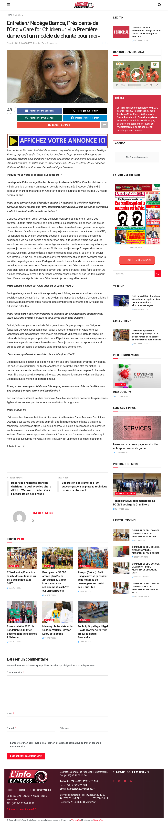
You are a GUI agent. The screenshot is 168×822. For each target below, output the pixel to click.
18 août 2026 (85, 642)
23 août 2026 (85, 591)
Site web (64, 728)
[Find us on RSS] (131, 781)
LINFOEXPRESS (42, 513)
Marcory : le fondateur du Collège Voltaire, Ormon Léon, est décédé (57, 630)
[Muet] (151, 85)
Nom (10, 713)
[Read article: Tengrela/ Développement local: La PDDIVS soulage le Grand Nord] (137, 485)
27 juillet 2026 (140, 41)
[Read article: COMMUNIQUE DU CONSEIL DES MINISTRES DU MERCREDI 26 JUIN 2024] (121, 535)
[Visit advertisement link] (57, 141)
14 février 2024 (140, 557)
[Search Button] (159, 5)
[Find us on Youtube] (125, 781)
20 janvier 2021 (122, 453)
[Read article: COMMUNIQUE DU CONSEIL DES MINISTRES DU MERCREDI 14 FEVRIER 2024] (121, 551)
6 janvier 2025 (13, 43)
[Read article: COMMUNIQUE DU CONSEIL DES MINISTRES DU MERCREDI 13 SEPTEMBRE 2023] (121, 588)
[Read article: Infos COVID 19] (137, 376)
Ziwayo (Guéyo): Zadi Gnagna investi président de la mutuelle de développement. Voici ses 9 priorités (92, 580)
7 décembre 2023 (141, 577)
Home (9, 15)
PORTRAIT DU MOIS (125, 494)
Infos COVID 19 (122, 391)
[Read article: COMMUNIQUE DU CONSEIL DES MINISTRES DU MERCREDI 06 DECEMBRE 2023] (121, 568)
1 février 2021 (121, 396)
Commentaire (15, 672)
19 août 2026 (50, 638)
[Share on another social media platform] (104, 125)
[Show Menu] (8, 5)
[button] (137, 74)
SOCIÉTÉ (19, 15)
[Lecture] (117, 85)
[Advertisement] (57, 462)
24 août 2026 (50, 595)
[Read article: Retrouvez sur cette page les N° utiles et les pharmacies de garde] (137, 428)
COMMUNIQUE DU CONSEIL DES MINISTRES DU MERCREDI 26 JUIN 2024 (145, 533)
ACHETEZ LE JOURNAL (139, 260)
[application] (137, 74)
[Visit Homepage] (84, 5)
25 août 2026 (14, 588)
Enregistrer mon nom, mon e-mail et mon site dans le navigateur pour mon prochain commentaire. (55, 745)
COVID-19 (120, 385)
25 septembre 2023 (142, 597)
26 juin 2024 (139, 540)
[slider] (134, 85)
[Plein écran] (156, 85)
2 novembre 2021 (141, 309)
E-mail (11, 728)
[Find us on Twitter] (119, 781)
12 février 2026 (122, 509)
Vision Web (76, 820)
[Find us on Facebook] (114, 781)
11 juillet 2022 (140, 344)
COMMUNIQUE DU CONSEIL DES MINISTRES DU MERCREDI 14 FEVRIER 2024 (145, 550)
